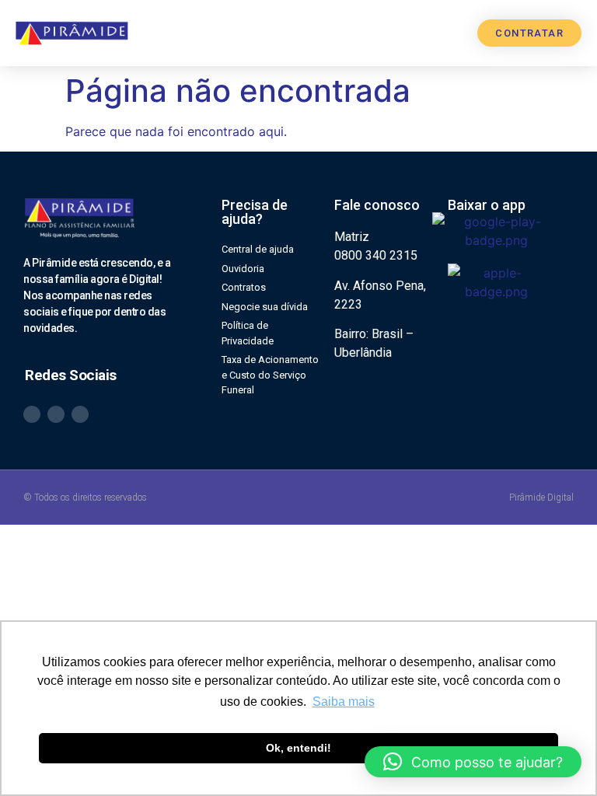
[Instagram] (56, 414)
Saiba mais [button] (343, 701)
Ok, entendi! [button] (298, 748)
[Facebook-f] (80, 414)
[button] (453, 33)
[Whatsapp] (31, 414)
